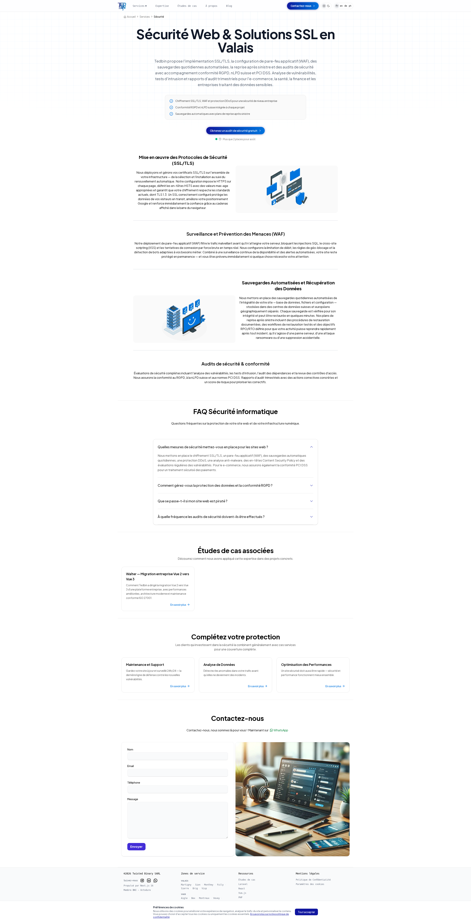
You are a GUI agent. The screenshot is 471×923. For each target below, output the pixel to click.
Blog (229, 5)
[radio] (324, 6)
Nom (130, 749)
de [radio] (345, 6)
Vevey (216, 898)
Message (132, 799)
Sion (197, 884)
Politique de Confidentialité (313, 879)
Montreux (204, 898)
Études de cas (187, 5)
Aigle (184, 898)
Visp (204, 888)
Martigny (186, 884)
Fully (220, 884)
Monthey (208, 884)
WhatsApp (281, 730)
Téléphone (133, 782)
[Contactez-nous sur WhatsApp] (155, 880)
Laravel (242, 884)
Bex (193, 898)
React (241, 888)
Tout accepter (306, 912)
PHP (240, 897)
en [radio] (341, 6)
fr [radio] (337, 6)
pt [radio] (350, 6)
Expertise (162, 5)
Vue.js (242, 893)
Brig (195, 888)
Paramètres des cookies (310, 884)
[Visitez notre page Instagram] (142, 880)
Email (130, 766)
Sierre (185, 888)
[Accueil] (122, 6)
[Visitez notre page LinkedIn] (149, 880)
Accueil (131, 16)
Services (140, 5)
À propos (211, 5)
